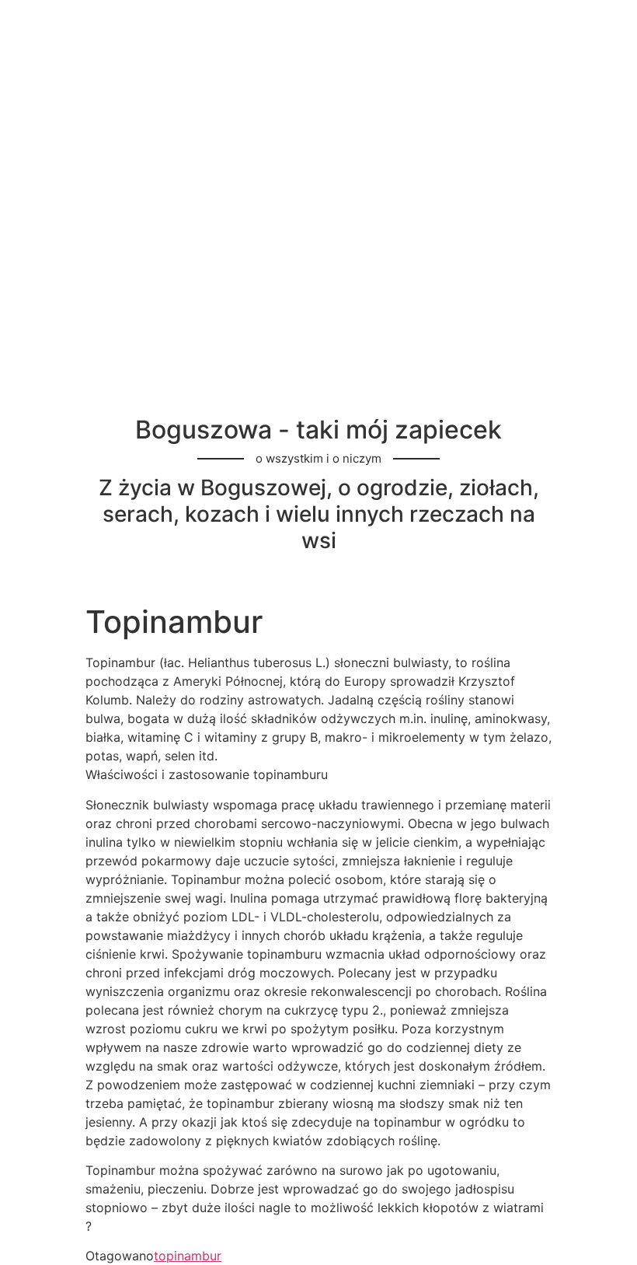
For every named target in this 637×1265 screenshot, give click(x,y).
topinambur (187, 1255)
